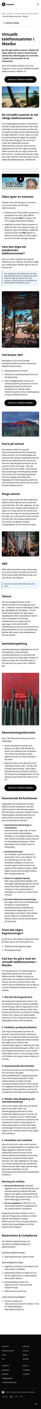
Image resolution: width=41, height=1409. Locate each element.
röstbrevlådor (24, 616)
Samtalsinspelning (10, 649)
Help (3, 14)
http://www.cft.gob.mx (14, 1309)
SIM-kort (13, 135)
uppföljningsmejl (21, 883)
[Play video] (20, 179)
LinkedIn (26, 1374)
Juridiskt (5, 1374)
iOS (6, 140)
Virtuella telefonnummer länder (26, 14)
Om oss (25, 1351)
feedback (18, 862)
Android (32, 137)
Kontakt (26, 1359)
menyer (16, 613)
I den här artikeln (12, 23)
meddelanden (8, 616)
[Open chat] (36, 1404)
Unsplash (17, 1227)
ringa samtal (13, 499)
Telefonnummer (8, 1351)
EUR (16, 1397)
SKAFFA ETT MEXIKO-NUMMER (20, 79)
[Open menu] (37, 4)
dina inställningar (9, 471)
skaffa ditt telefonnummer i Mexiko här (18, 159)
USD (11, 1397)
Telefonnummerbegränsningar (18, 946)
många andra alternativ (20, 477)
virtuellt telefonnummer (15, 124)
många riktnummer (17, 221)
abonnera (27, 763)
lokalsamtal (12, 377)
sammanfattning (12, 907)
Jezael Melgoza (19, 1224)
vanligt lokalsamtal (27, 474)
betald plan (9, 386)
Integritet (5, 1370)
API (3, 1359)
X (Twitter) (26, 1370)
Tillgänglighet (7, 1378)
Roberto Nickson (30, 1221)
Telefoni (10, 14)
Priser (4, 1355)
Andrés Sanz (7, 1224)
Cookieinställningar (9, 1382)
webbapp (28, 505)
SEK (21, 1397)
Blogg (25, 1355)
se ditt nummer (29, 513)
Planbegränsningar (13, 950)
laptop (19, 140)
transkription (22, 841)
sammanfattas (25, 833)
